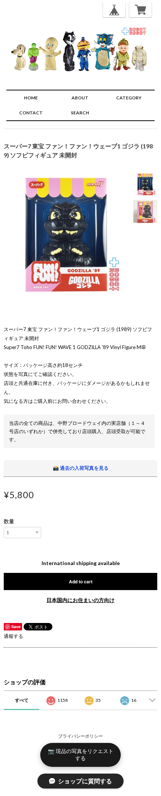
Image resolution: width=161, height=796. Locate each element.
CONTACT (31, 112)
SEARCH (80, 112)
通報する (13, 636)
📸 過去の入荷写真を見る (81, 468)
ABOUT (80, 98)
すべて (21, 700)
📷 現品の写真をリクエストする (80, 754)
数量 (9, 521)
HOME (31, 98)
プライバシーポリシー (80, 736)
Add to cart (80, 581)
